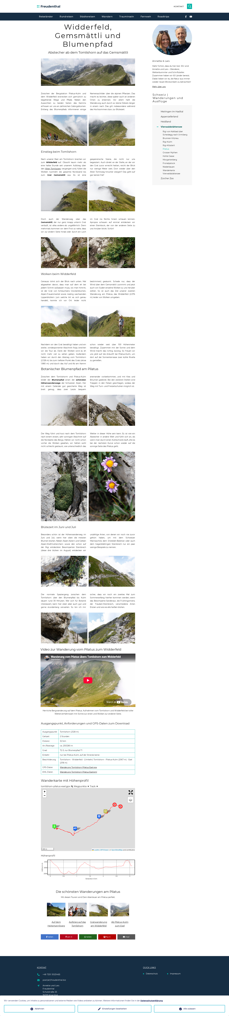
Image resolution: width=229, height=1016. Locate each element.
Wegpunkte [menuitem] (81, 786)
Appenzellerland (169, 116)
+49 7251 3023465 (51, 974)
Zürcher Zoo (167, 178)
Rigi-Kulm (167, 142)
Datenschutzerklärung (151, 1000)
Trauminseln (126, 16)
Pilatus (166, 149)
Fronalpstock (169, 163)
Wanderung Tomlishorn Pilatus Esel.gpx (78, 767)
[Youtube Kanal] (191, 16)
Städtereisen (87, 16)
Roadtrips (163, 16)
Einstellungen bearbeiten (114, 1009)
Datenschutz (152, 973)
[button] (58, 830)
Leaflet (96, 850)
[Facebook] (186, 16)
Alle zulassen (189, 1009)
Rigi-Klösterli (169, 145)
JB (42, 861)
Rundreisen (66, 16)
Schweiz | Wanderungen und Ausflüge (168, 98)
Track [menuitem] (93, 786)
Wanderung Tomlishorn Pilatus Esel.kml (78, 772)
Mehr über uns (159, 86)
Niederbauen (169, 167)
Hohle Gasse (168, 156)
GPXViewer (104, 850)
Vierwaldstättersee (171, 127)
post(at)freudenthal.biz (54, 980)
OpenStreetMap (117, 850)
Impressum (175, 973)
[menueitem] (72, 786)
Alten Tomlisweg (53, 169)
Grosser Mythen (170, 152)
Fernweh (146, 16)
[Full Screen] (131, 792)
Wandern (107, 16)
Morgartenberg (170, 160)
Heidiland (166, 121)
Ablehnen (39, 1009)
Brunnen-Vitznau (171, 138)
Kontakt (179, 6)
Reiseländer (46, 16)
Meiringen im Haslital (172, 111)
